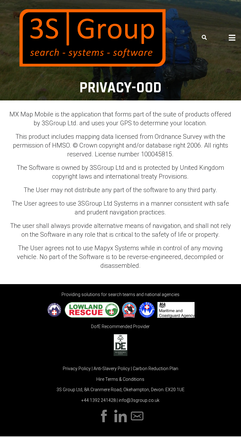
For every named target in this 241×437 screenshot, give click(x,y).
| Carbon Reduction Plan (154, 368)
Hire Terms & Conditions (120, 379)
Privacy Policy (77, 368)
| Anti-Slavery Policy (111, 368)
